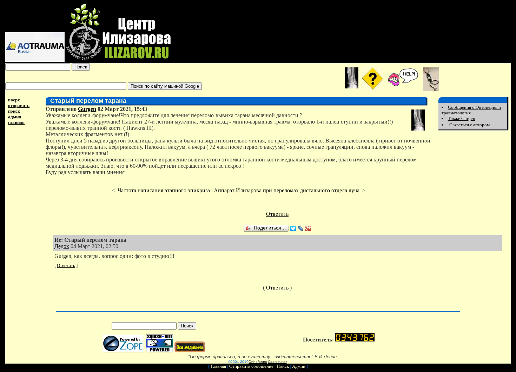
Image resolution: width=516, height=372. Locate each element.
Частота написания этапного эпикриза (164, 190)
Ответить (277, 214)
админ (14, 116)
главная (16, 122)
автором (481, 124)
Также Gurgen (461, 118)
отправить (18, 105)
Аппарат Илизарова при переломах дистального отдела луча (286, 190)
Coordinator (277, 362)
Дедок (61, 246)
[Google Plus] (308, 228)
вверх (14, 99)
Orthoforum (258, 362)
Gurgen (87, 109)
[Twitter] (293, 228)
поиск (14, 111)
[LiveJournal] (300, 228)
